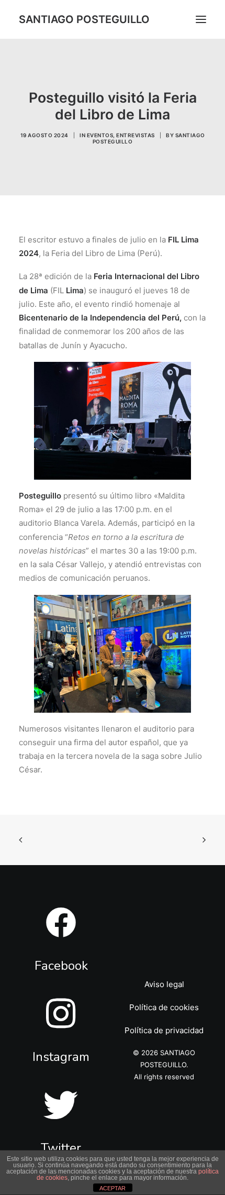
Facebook (61, 965)
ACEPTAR (112, 1188)
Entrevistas (135, 135)
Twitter (61, 1147)
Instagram (60, 1056)
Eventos (100, 135)
